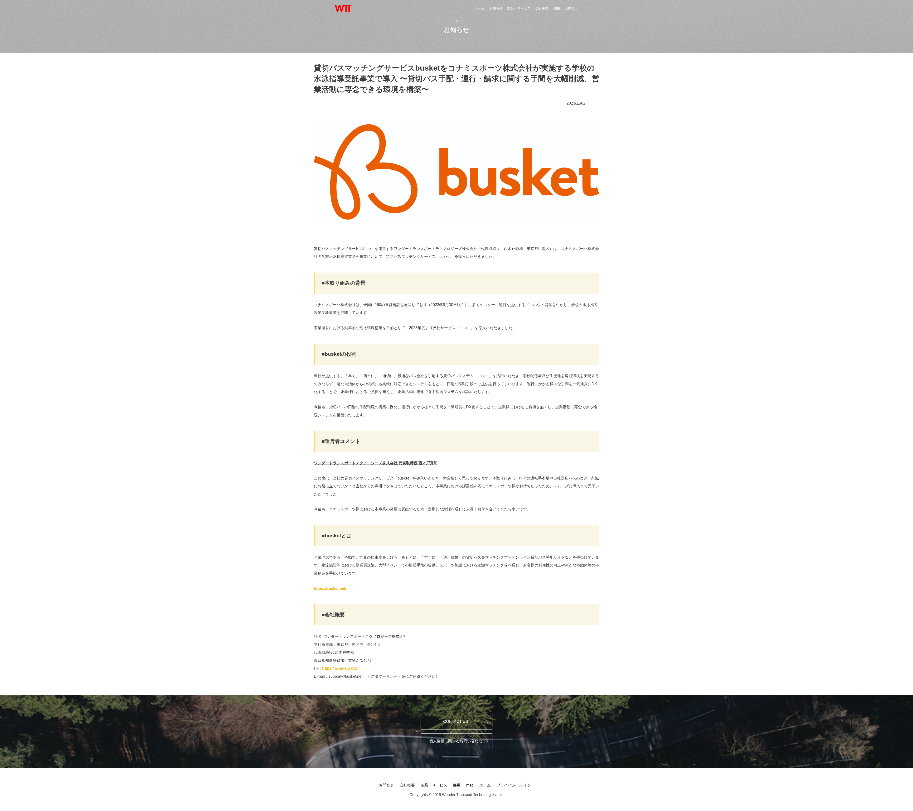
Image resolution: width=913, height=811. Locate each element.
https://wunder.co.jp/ (340, 668)
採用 (557, 8)
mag (470, 785)
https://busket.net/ (330, 588)
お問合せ (571, 8)
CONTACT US (455, 722)
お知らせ (496, 8)
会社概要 (542, 8)
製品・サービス (519, 8)
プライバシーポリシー (515, 785)
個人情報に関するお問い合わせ (455, 741)
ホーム (480, 8)
